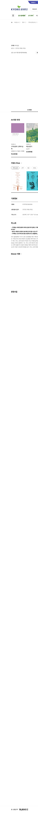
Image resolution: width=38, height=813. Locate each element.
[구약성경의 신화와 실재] (17, 139)
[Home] (12, 22)
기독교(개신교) (32, 22)
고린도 (34, 168)
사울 (28, 168)
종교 (23, 22)
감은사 (12, 48)
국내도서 (16, 22)
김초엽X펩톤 (21, 16)
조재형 (12, 45)
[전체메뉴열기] (13, 15)
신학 (22, 168)
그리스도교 (15, 168)
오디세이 (30, 16)
